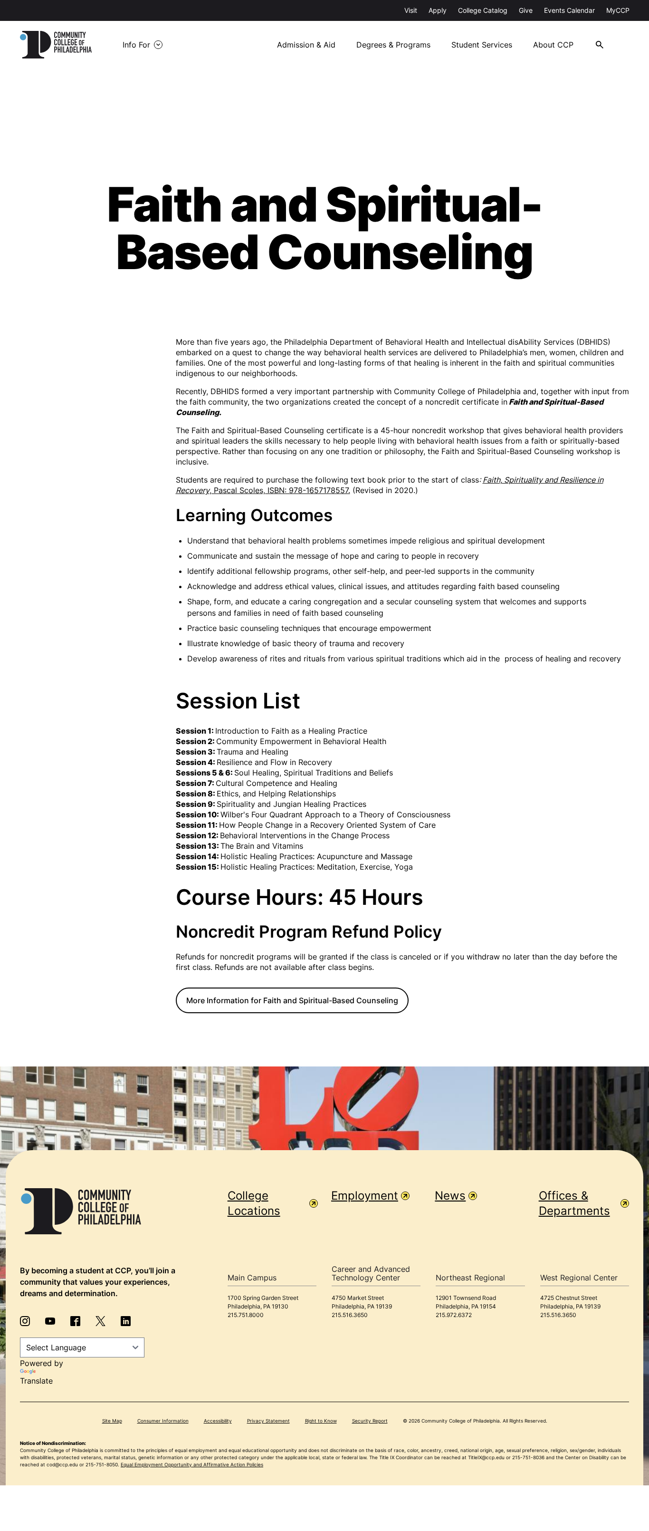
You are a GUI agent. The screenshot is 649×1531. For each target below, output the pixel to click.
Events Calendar (569, 10)
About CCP (553, 44)
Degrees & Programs (393, 44)
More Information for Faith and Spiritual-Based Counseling (292, 1000)
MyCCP (618, 10)
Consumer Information (163, 1421)
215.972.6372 (454, 1314)
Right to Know (321, 1421)
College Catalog (482, 10)
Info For (136, 44)
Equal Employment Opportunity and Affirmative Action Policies (192, 1464)
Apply (438, 10)
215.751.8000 (246, 1314)
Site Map (112, 1421)
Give (526, 10)
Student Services (481, 44)
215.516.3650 (350, 1314)
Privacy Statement (268, 1421)
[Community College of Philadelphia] (55, 44)
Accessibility (218, 1421)
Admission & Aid (306, 44)
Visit (410, 10)
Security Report (370, 1421)
